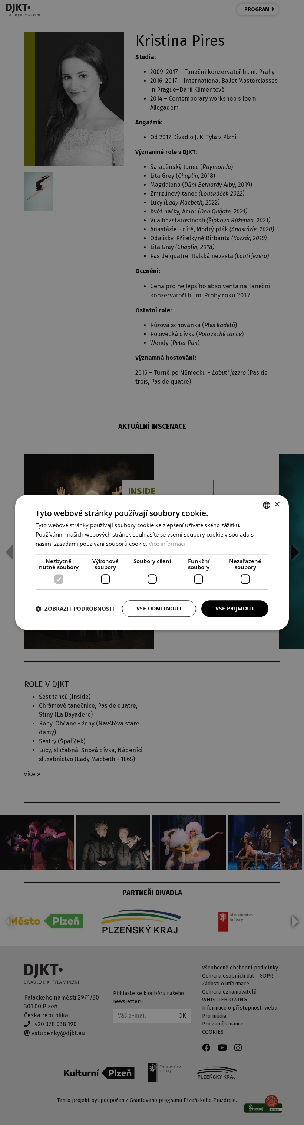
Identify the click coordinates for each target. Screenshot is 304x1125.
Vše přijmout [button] (234, 608)
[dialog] (152, 562)
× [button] (277, 505)
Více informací (167, 543)
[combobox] (266, 505)
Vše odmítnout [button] (159, 608)
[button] (75, 608)
